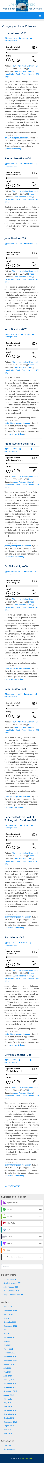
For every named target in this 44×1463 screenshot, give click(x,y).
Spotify (30, 71)
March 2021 (8, 1349)
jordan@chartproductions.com (17, 138)
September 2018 (10, 1422)
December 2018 (9, 1410)
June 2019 (7, 1399)
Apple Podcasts (19, 71)
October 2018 (8, 1418)
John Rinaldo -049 (15, 689)
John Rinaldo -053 (15, 238)
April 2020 (7, 1376)
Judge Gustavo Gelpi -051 (20, 443)
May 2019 (7, 1403)
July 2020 (7, 1368)
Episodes (24, 38)
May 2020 (7, 1372)
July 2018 (7, 1430)
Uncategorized (9, 1449)
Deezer (31, 74)
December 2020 (9, 1357)
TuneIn (24, 74)
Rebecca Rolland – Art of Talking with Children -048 (20, 818)
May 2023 (7, 1318)
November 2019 (9, 1387)
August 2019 (8, 1395)
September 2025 (10, 1311)
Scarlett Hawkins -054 (18, 158)
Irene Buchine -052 (16, 329)
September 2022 (10, 1326)
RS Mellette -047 (14, 937)
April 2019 (7, 1407)
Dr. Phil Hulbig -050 (16, 566)
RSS (37, 74)
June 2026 (7, 1307)
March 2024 (8, 1314)
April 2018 (7, 1433)
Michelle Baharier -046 (18, 1054)
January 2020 (8, 1380)
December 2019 (9, 1384)
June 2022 (7, 1330)
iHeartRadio (9, 74)
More (7, 77)
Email (18, 74)
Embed (31, 69)
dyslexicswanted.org (13, 149)
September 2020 (10, 1360)
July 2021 (7, 1341)
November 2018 (9, 1414)
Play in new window (20, 66)
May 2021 (7, 1345)
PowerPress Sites (26, 1458)
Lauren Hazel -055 (15, 33)
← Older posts (12, 1186)
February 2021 (9, 1353)
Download (33, 66)
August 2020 (8, 1364)
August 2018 (8, 1426)
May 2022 (7, 1334)
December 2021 (9, 1337)
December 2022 (9, 1322)
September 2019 (10, 1391)
